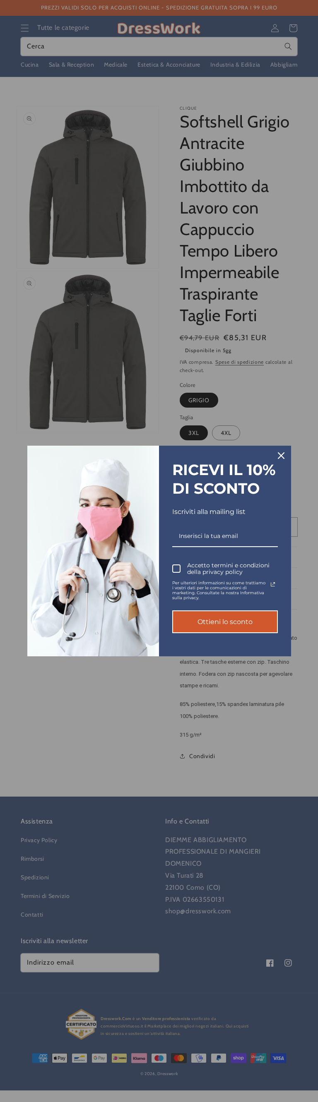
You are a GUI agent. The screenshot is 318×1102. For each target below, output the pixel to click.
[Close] (281, 456)
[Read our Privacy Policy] (273, 584)
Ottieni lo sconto (225, 622)
